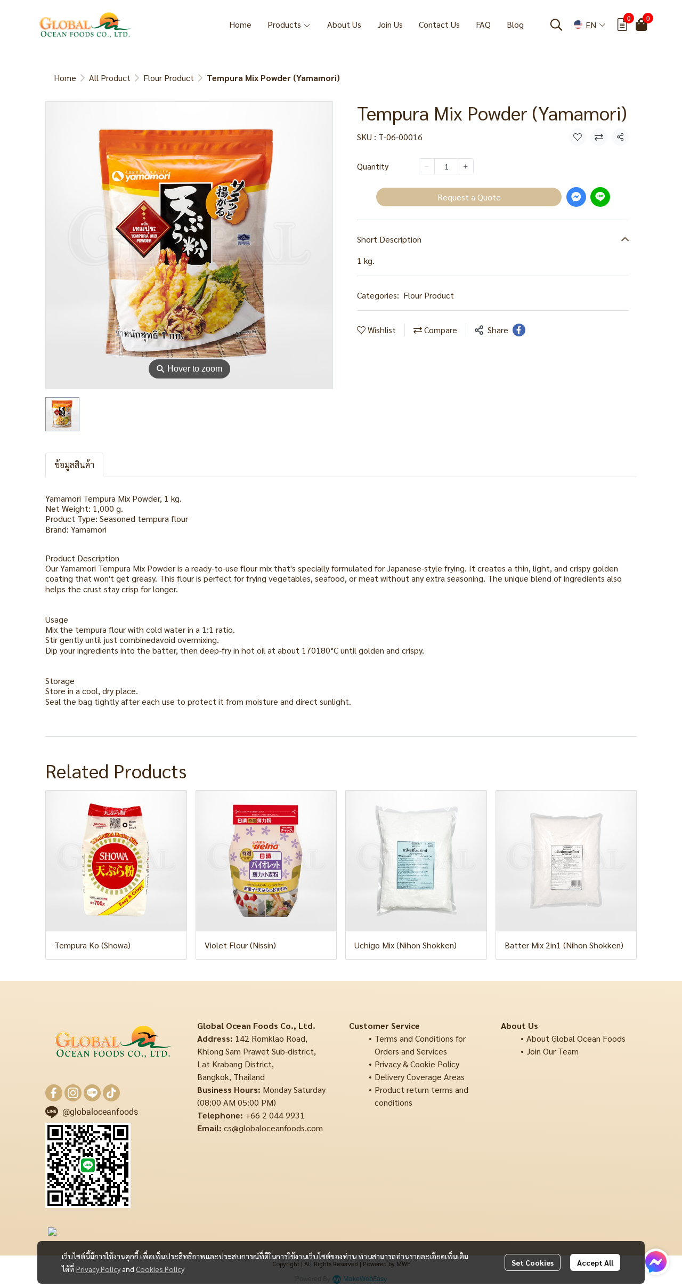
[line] (92, 1092)
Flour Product (168, 77)
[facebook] (53, 1092)
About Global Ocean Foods (576, 1038)
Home (65, 77)
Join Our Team (552, 1051)
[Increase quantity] (465, 166)
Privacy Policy (98, 1269)
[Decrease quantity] (426, 166)
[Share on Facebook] (519, 330)
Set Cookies (533, 1262)
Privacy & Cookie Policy (417, 1063)
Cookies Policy (160, 1269)
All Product (110, 77)
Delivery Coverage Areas (420, 1076)
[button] (556, 24)
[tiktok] (111, 1092)
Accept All (595, 1262)
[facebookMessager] (656, 1262)
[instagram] (73, 1092)
